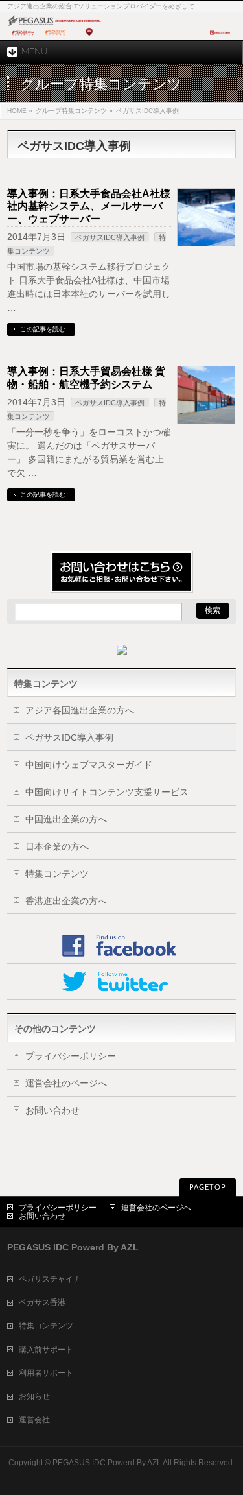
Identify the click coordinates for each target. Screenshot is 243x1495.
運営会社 (34, 1419)
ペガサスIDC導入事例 (110, 237)
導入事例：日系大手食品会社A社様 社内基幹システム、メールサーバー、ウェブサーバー (88, 206)
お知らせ (34, 1396)
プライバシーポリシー (70, 1056)
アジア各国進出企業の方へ (79, 710)
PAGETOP (207, 1187)
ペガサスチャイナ (50, 1279)
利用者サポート (46, 1373)
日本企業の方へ (57, 846)
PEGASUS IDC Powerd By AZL (106, 1462)
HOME (17, 110)
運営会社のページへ (66, 1083)
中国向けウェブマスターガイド (88, 764)
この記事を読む (42, 329)
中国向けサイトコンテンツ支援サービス (107, 792)
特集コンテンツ (57, 873)
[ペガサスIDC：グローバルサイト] (121, 36)
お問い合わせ (52, 1110)
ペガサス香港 (42, 1302)
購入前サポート (46, 1349)
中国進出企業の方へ (66, 819)
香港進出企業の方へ (66, 901)
